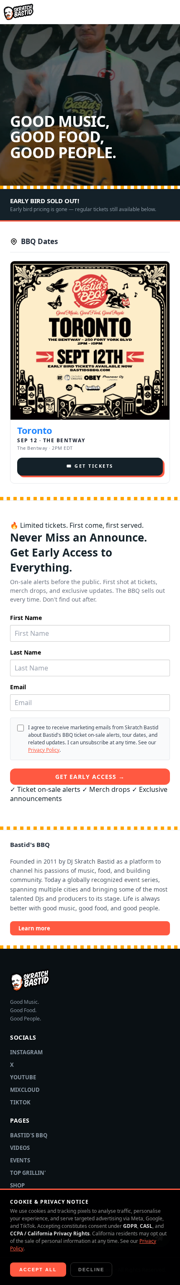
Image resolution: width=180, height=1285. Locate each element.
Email (18, 687)
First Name (26, 618)
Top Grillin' (28, 1173)
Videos (20, 1147)
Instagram (26, 1052)
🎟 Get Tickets (90, 466)
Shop (17, 1185)
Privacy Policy (43, 749)
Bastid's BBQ (28, 1135)
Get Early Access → (90, 777)
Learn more (34, 928)
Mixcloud (25, 1090)
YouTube (23, 1077)
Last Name (25, 652)
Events (20, 1160)
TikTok (20, 1102)
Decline (91, 1269)
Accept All (38, 1269)
